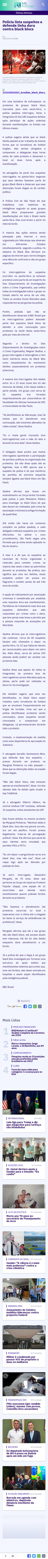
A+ (13, 1556)
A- (6, 1556)
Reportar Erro (25, 1001)
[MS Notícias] (24, 5)
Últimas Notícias (24, 13)
